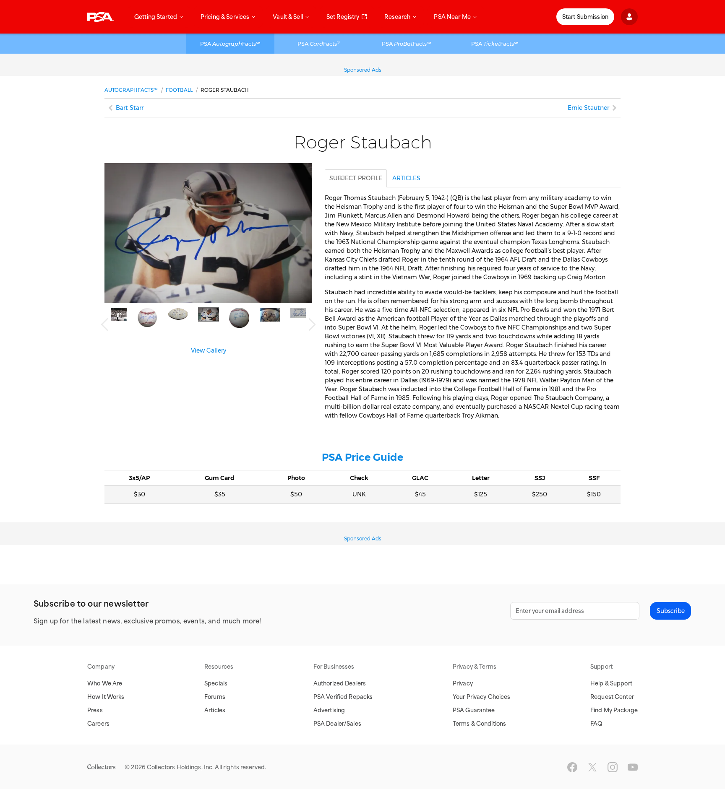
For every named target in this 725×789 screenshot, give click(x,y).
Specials (215, 683)
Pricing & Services (225, 16)
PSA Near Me (452, 16)
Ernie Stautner (588, 108)
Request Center (612, 696)
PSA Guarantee (474, 710)
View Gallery (208, 350)
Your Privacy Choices (482, 696)
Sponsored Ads (362, 70)
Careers (98, 723)
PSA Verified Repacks (343, 696)
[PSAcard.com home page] (100, 17)
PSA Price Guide (362, 457)
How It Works (106, 696)
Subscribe (671, 611)
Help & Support (611, 683)
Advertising (329, 710)
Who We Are (104, 683)
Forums (214, 696)
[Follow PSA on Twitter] (592, 767)
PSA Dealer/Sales (337, 723)
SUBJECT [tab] (355, 178)
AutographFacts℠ (131, 90)
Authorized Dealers (339, 683)
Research (397, 16)
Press (95, 710)
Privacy (463, 683)
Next (297, 233)
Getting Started (155, 16)
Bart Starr (129, 108)
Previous (104, 324)
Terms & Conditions (479, 723)
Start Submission (585, 16)
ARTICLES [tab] (406, 178)
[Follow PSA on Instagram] (613, 767)
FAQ (596, 723)
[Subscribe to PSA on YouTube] (633, 767)
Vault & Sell (288, 16)
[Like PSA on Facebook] (572, 767)
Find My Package (614, 710)
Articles (214, 710)
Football (179, 90)
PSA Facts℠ (230, 43)
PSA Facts (318, 43)
